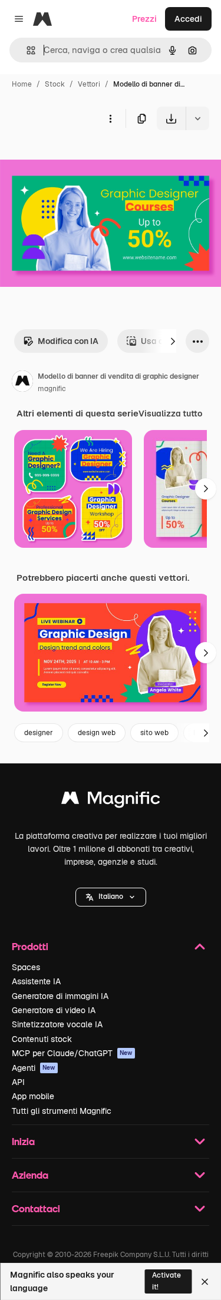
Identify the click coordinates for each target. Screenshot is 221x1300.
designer (38, 732)
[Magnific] (110, 801)
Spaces (26, 967)
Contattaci (36, 1208)
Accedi (188, 19)
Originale (78, 157)
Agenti (33, 1068)
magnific (52, 388)
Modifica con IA (68, 341)
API (18, 1082)
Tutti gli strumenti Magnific (61, 1111)
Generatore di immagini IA (60, 996)
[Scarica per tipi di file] (197, 118)
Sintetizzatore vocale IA (57, 1024)
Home (22, 84)
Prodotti (30, 946)
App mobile (33, 1096)
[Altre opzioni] (110, 118)
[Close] (205, 1282)
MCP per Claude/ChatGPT (72, 1053)
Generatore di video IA (53, 1010)
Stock (55, 84)
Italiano (110, 896)
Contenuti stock (42, 1039)
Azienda (30, 1175)
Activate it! (166, 1281)
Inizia (23, 1141)
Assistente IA (36, 981)
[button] (110, 897)
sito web (154, 732)
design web (97, 732)
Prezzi (144, 19)
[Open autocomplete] (26, 50)
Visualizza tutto (170, 413)
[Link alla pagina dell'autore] (22, 383)
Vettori (89, 84)
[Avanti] (172, 341)
